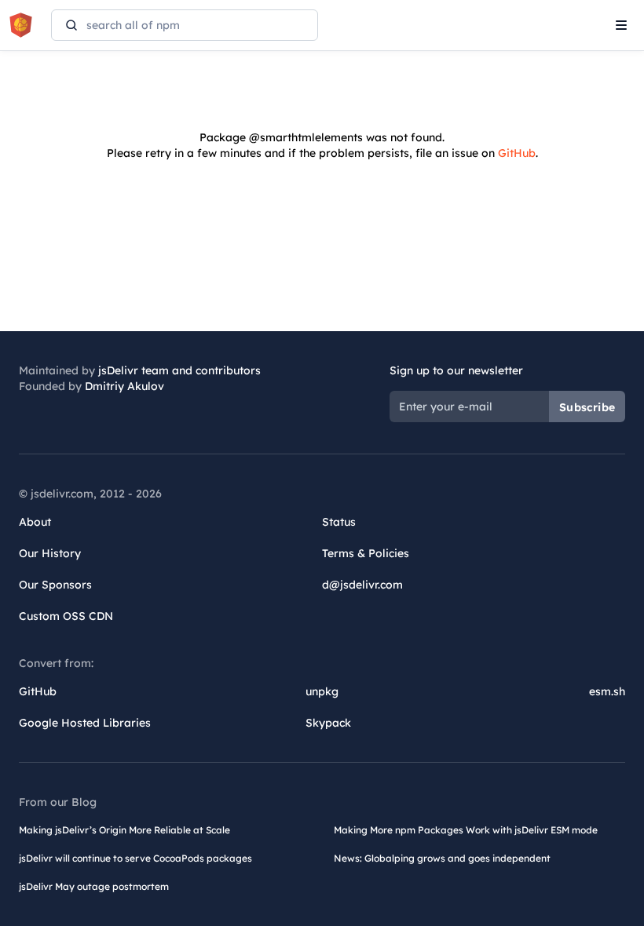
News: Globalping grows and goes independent (442, 858)
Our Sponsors (55, 585)
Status (339, 522)
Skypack (328, 723)
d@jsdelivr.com (362, 585)
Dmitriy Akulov (124, 386)
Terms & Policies (365, 553)
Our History (50, 553)
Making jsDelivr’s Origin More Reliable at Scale (124, 830)
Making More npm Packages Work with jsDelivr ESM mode (466, 830)
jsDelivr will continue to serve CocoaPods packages (135, 858)
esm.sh (607, 691)
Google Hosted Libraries (85, 723)
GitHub (517, 153)
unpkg (322, 691)
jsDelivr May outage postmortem (94, 886)
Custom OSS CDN (66, 616)
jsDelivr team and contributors (179, 370)
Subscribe (587, 407)
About (35, 522)
